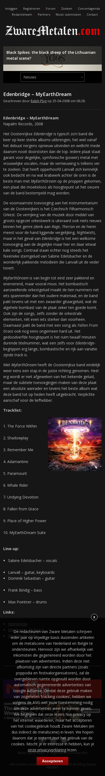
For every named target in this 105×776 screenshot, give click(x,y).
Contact (92, 14)
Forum (50, 8)
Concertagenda (89, 8)
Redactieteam (22, 14)
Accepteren (52, 761)
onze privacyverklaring (47, 749)
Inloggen (11, 8)
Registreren (31, 8)
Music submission (68, 14)
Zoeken (66, 8)
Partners (44, 14)
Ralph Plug (39, 101)
